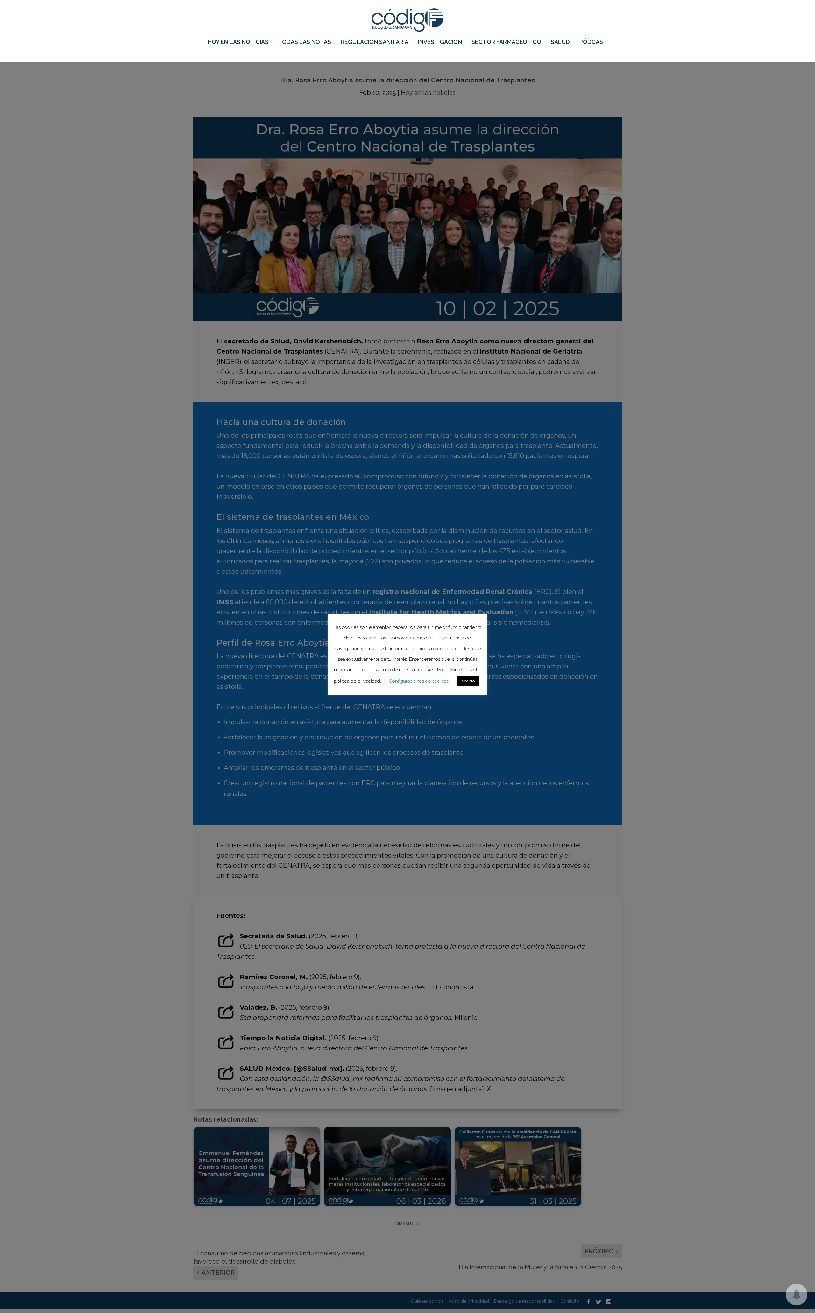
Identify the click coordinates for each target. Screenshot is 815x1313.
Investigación (440, 42)
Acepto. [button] (468, 681)
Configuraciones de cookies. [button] (419, 681)
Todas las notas (304, 42)
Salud (560, 42)
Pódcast (593, 42)
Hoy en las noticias (238, 42)
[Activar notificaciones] (796, 1294)
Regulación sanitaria (374, 42)
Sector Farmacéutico (506, 42)
